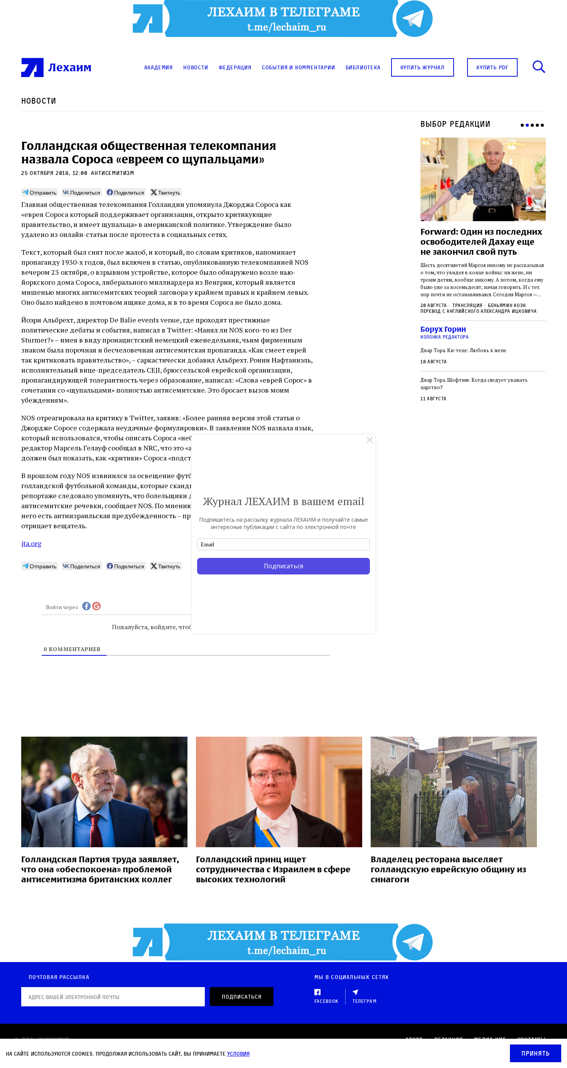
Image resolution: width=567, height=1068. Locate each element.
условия (238, 1053)
